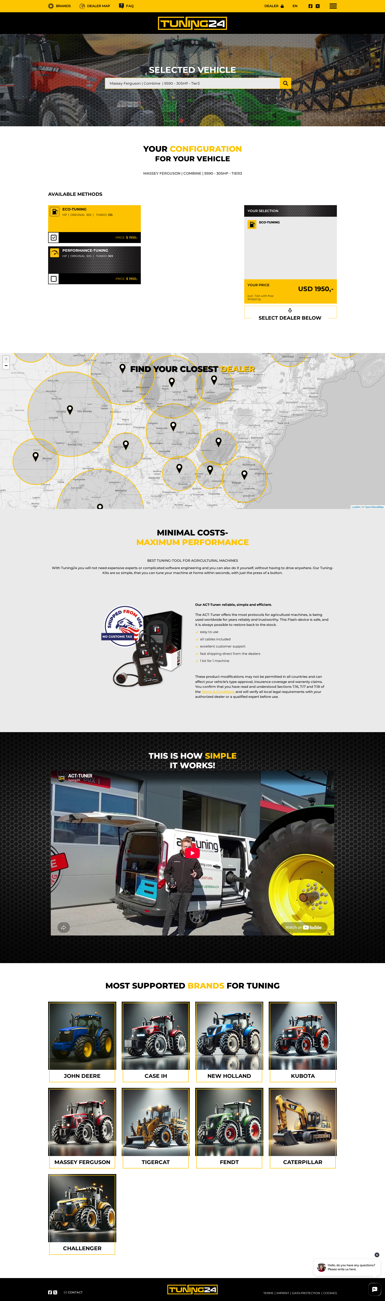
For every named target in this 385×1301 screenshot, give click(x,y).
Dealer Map (98, 6)
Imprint (282, 1293)
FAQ (130, 6)
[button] (244, 475)
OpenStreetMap (374, 507)
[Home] (192, 23)
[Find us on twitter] (317, 6)
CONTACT (75, 1292)
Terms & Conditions (218, 692)
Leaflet (356, 507)
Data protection (306, 1293)
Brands (63, 6)
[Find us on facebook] (309, 6)
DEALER (271, 6)
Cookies (330, 1293)
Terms (268, 1293)
